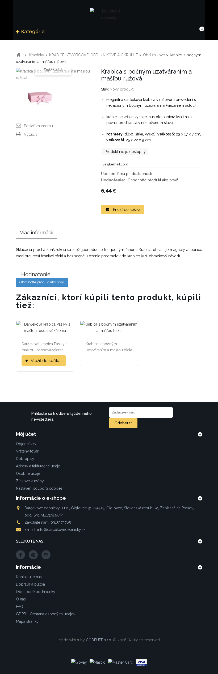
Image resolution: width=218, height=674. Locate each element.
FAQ (19, 606)
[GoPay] (79, 662)
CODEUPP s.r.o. (99, 640)
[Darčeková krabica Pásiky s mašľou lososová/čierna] (45, 327)
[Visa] (141, 662)
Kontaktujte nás (29, 577)
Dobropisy (25, 459)
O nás (21, 599)
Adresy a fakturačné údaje (38, 466)
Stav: (105, 89)
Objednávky (26, 444)
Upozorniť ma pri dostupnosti (126, 174)
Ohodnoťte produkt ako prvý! (153, 180)
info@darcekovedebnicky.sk (61, 529)
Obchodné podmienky (35, 592)
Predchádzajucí (21, 99)
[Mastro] (98, 662)
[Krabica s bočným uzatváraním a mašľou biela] (109, 327)
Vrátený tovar (27, 451)
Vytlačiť (30, 134)
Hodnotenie (36, 274)
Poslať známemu (38, 126)
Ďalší (81, 99)
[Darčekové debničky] (109, 14)
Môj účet (26, 434)
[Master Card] (120, 662)
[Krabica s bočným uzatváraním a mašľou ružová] (40, 99)
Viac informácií (36, 232)
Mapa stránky (27, 621)
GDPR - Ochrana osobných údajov (45, 614)
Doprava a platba (30, 584)
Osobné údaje (28, 473)
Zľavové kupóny (30, 481)
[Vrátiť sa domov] (18, 55)
